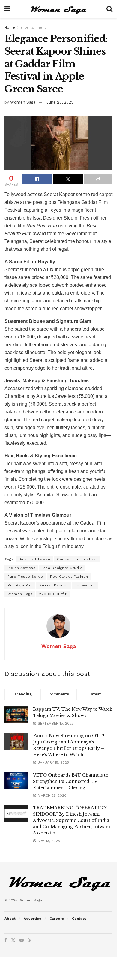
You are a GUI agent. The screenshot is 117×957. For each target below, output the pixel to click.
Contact (79, 918)
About (10, 918)
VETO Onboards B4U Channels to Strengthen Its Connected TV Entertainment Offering (71, 781)
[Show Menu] (7, 9)
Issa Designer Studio (62, 568)
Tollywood (85, 585)
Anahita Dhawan (35, 559)
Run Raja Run (20, 585)
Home (9, 27)
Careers (57, 918)
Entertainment (33, 27)
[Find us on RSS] (29, 940)
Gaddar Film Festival (77, 559)
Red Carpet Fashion (69, 576)
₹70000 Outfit (53, 594)
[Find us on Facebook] (5, 940)
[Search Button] (109, 9)
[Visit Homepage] (58, 9)
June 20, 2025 (60, 102)
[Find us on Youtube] (22, 940)
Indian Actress (21, 568)
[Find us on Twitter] (13, 940)
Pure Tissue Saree (25, 576)
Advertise (32, 918)
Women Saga (22, 102)
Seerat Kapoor (53, 585)
